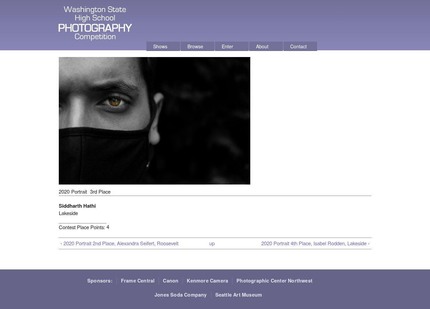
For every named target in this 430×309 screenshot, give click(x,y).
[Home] (96, 24)
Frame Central (138, 280)
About (262, 46)
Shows (160, 46)
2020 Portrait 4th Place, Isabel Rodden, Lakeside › (315, 243)
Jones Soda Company (181, 294)
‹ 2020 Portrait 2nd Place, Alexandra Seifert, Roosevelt (119, 243)
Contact (298, 46)
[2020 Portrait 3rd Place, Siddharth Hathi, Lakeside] (154, 187)
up (212, 243)
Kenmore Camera (207, 280)
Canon (170, 280)
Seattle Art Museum (238, 294)
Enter (227, 46)
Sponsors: (100, 280)
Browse (195, 46)
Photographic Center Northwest (274, 280)
